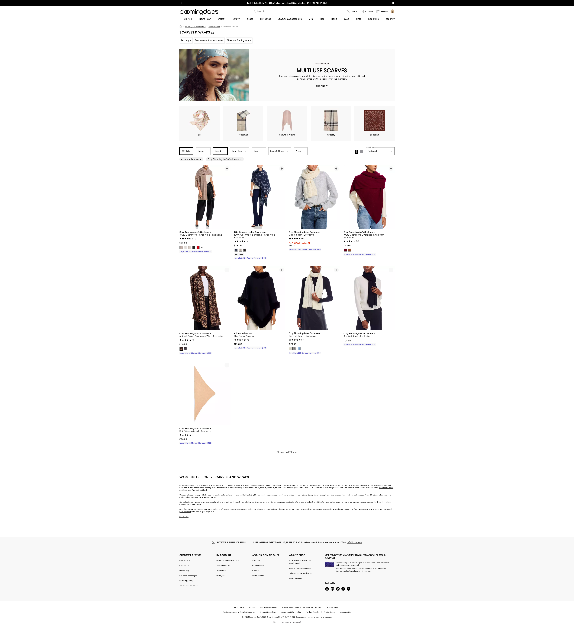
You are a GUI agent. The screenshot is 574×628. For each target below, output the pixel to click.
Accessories (214, 27)
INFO (314, 3)
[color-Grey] (185, 348)
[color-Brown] (181, 348)
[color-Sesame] (181, 247)
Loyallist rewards (223, 565)
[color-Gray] (294, 348)
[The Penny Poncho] (259, 298)
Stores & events (295, 578)
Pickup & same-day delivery (300, 573)
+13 (202, 247)
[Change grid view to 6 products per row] (361, 151)
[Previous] (183, 197)
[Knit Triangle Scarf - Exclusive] (204, 393)
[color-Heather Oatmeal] (189, 247)
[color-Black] (193, 247)
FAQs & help (184, 571)
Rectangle (186, 40)
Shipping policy (186, 581)
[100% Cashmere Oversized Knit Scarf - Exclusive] (369, 197)
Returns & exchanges (188, 576)
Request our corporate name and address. (314, 617)
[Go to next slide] (389, 3)
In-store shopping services (300, 568)
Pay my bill (220, 576)
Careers (255, 571)
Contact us (184, 565)
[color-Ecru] (240, 250)
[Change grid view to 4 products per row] (356, 152)
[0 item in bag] (392, 11)
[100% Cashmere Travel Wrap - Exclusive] (204, 197)
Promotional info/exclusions (348, 571)
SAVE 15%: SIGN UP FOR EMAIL (231, 542)
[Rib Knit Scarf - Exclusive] (314, 298)
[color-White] (290, 348)
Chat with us (184, 560)
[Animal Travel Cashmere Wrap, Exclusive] (204, 298)
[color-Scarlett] (198, 247)
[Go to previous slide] (181, 3)
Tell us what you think (188, 586)
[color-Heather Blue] (299, 348)
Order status (221, 571)
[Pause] (393, 3)
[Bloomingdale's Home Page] (199, 12)
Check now (366, 571)
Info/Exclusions (354, 542)
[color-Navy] (236, 250)
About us (256, 560)
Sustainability (258, 576)
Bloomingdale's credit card (227, 560)
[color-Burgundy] (345, 250)
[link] (204, 241)
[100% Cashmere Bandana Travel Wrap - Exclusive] (259, 197)
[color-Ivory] (185, 247)
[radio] (181, 247)
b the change (258, 565)
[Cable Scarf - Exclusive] (314, 197)
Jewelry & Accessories (195, 27)
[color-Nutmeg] (349, 250)
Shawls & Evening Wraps (239, 40)
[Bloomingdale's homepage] (181, 27)
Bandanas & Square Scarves (209, 40)
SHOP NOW (322, 3)
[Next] (227, 197)
